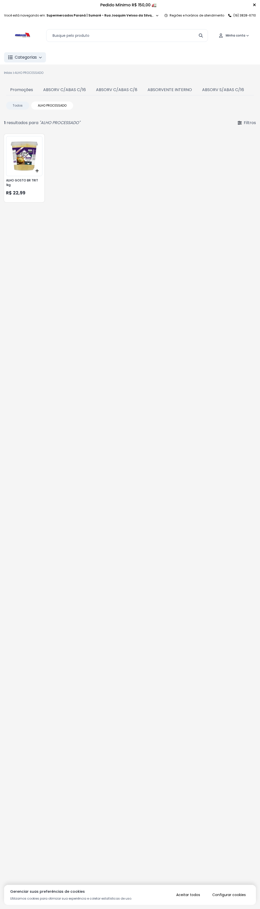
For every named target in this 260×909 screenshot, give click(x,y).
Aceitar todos (188, 894)
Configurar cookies (229, 894)
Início (8, 73)
